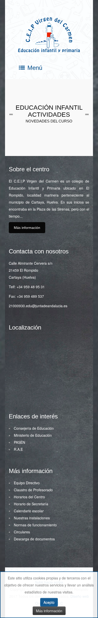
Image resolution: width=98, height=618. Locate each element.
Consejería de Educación (34, 428)
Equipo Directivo (27, 482)
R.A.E (18, 449)
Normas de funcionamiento (35, 524)
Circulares (22, 531)
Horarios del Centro (29, 496)
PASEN (19, 442)
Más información (27, 228)
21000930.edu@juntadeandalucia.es (38, 305)
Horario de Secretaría (31, 503)
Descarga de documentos (34, 538)
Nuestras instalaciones (32, 517)
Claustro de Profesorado (33, 489)
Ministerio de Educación (33, 435)
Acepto (49, 602)
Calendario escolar (29, 510)
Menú (34, 68)
